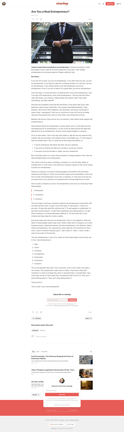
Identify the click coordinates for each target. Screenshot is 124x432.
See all (35, 395)
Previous (37, 318)
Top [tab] (33, 351)
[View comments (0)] (37, 19)
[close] (78, 378)
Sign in (119, 4)
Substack (53, 428)
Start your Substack (57, 424)
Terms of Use (70, 398)
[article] (62, 361)
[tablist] (38, 330)
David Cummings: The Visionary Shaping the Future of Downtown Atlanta (52, 357)
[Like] (33, 19)
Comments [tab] (35, 330)
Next (87, 318)
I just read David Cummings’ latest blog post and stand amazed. (49, 361)
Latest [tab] (37, 351)
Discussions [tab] (44, 351)
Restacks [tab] (42, 330)
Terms (66, 420)
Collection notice (74, 420)
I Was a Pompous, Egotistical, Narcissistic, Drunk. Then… (53, 370)
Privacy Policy (74, 400)
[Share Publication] (103, 3)
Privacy (62, 420)
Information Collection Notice (61, 400)
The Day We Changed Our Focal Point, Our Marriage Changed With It (51, 372)
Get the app (70, 424)
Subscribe (110, 4)
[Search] (99, 3)
